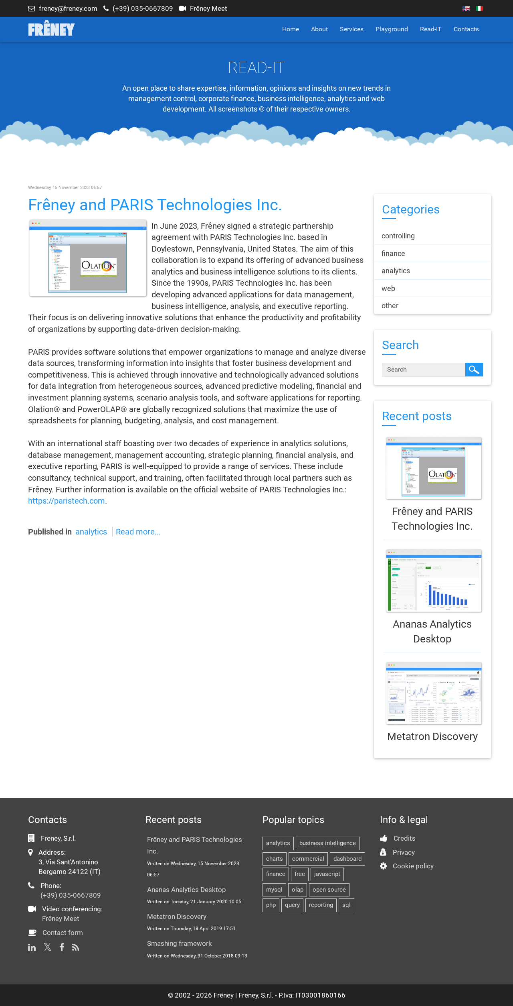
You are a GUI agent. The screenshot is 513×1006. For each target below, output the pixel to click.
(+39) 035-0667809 (143, 8)
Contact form (62, 933)
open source (329, 889)
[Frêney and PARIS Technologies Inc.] (88, 257)
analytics (91, 532)
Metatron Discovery (432, 736)
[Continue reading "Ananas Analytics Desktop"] (433, 581)
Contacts (466, 29)
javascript (327, 874)
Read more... (138, 532)
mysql (274, 889)
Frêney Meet (208, 8)
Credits (405, 838)
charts (274, 858)
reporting (321, 904)
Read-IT (431, 29)
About (319, 29)
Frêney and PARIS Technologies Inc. (155, 204)
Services (352, 29)
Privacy (404, 852)
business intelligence (327, 843)
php (271, 904)
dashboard (347, 858)
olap (297, 889)
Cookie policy (413, 866)
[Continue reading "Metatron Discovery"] (433, 693)
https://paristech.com (66, 501)
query (292, 904)
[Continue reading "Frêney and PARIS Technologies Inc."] (433, 468)
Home (290, 29)
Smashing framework (179, 943)
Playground (392, 29)
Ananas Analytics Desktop (186, 890)
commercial (308, 858)
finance (275, 874)
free (300, 874)
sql (346, 904)
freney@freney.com (68, 8)
